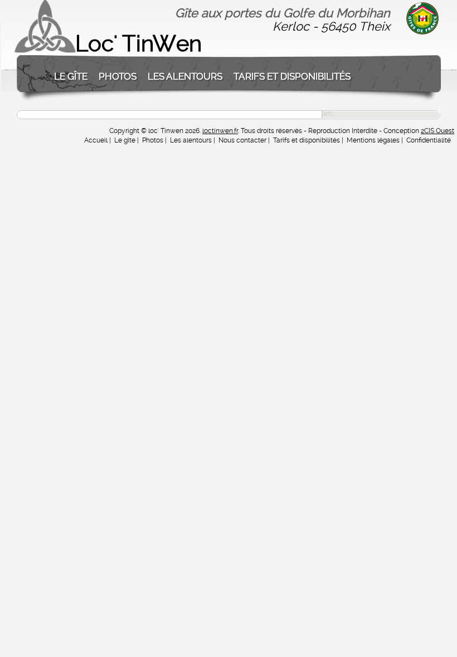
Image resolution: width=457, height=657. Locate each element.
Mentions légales (373, 140)
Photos (118, 76)
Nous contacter (242, 140)
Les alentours (185, 76)
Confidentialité (428, 140)
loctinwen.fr (220, 131)
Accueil (96, 140)
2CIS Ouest (437, 131)
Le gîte (70, 76)
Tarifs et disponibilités (292, 76)
